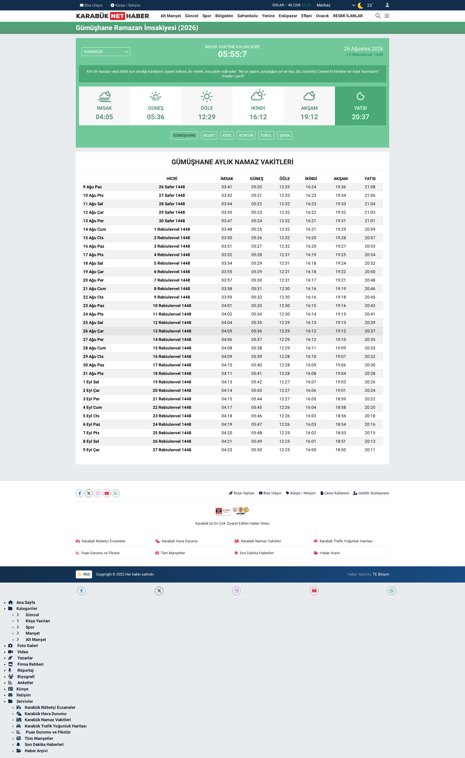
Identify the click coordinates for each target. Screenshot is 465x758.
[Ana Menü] (387, 16)
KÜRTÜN (246, 135)
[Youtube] (107, 493)
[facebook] (81, 591)
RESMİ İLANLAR (348, 15)
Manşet (32, 633)
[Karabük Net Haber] (113, 15)
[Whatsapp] (116, 493)
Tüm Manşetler (173, 553)
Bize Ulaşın (93, 5)
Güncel (191, 15)
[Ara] (378, 16)
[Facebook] (80, 493)
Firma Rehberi (30, 664)
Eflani (306, 15)
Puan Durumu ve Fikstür (100, 553)
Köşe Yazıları (244, 493)
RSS (86, 574)
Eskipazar (288, 15)
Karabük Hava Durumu (180, 541)
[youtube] (314, 591)
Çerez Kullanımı (336, 493)
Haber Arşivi (330, 553)
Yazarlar (24, 657)
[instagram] (236, 591)
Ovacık (322, 15)
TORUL (266, 135)
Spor (206, 15)
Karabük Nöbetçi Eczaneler (103, 541)
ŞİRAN (284, 135)
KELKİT (209, 135)
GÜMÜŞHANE (184, 135)
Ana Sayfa (25, 602)
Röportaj (24, 670)
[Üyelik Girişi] (385, 5)
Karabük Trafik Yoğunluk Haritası (346, 541)
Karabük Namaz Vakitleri (261, 541)
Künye (22, 689)
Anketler (24, 682)
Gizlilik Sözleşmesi (373, 493)
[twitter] (159, 591)
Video (22, 651)
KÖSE (227, 135)
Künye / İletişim (127, 5)
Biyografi (25, 676)
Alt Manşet (171, 15)
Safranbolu (247, 15)
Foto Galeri (27, 645)
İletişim (23, 695)
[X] (89, 493)
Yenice (268, 15)
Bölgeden (224, 15)
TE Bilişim (381, 574)
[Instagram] (98, 493)
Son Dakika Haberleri (257, 553)
